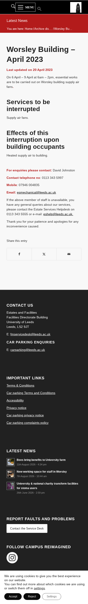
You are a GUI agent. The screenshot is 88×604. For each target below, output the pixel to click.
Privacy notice (16, 408)
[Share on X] (44, 254)
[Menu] (25, 7)
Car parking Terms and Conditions (31, 393)
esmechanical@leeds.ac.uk (36, 192)
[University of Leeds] (75, 7)
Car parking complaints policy (28, 422)
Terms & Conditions (20, 385)
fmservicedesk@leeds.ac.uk (30, 334)
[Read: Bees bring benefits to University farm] (11, 462)
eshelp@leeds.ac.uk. (58, 214)
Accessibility (15, 400)
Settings (52, 596)
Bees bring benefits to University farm (41, 460)
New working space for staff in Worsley (42, 471)
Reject (32, 596)
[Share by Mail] (69, 254)
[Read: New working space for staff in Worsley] (11, 474)
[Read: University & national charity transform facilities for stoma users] (11, 486)
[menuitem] (11, 7)
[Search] (11, 7)
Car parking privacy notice (25, 415)
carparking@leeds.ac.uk (27, 350)
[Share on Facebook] (19, 254)
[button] (37, 9)
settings (39, 588)
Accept (13, 596)
